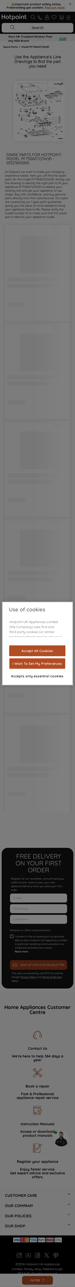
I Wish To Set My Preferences (37, 663)
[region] (37, 643)
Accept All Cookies (37, 651)
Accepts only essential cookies (37, 676)
